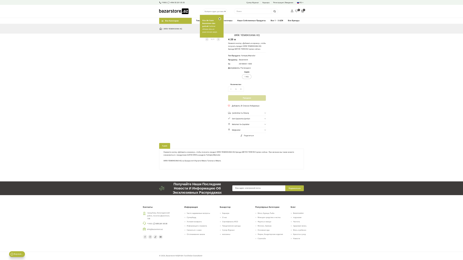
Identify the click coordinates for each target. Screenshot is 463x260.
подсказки (297, 217)
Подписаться (295, 188)
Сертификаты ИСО (230, 222)
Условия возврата (194, 222)
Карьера (266, 2)
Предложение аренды (231, 226)
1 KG (247, 77)
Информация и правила (197, 226)
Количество (236, 84)
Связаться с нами (194, 230)
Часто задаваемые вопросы (198, 213)
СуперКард (191, 217)
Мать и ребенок (299, 230)
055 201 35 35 (161, 224)
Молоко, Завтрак (265, 226)
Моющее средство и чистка (269, 217)
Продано (247, 98)
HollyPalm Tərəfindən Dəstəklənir (188, 256)
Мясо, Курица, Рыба (266, 213)
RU (301, 2)
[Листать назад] (207, 39)
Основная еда (263, 230)
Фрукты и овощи (264, 222)
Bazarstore (243, 60)
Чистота (296, 222)
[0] (296, 11)
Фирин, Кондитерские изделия (270, 234)
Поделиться (249, 135)
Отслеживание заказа (196, 234)
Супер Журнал (252, 2)
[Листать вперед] (218, 39)
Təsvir (164, 146)
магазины (226, 234)
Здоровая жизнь (299, 226)
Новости (296, 238)
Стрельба (262, 238)
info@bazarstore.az (155, 229)
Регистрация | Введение (283, 2)
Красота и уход (299, 234)
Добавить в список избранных (246, 106)
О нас (224, 217)
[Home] (161, 28)
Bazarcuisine (298, 213)
